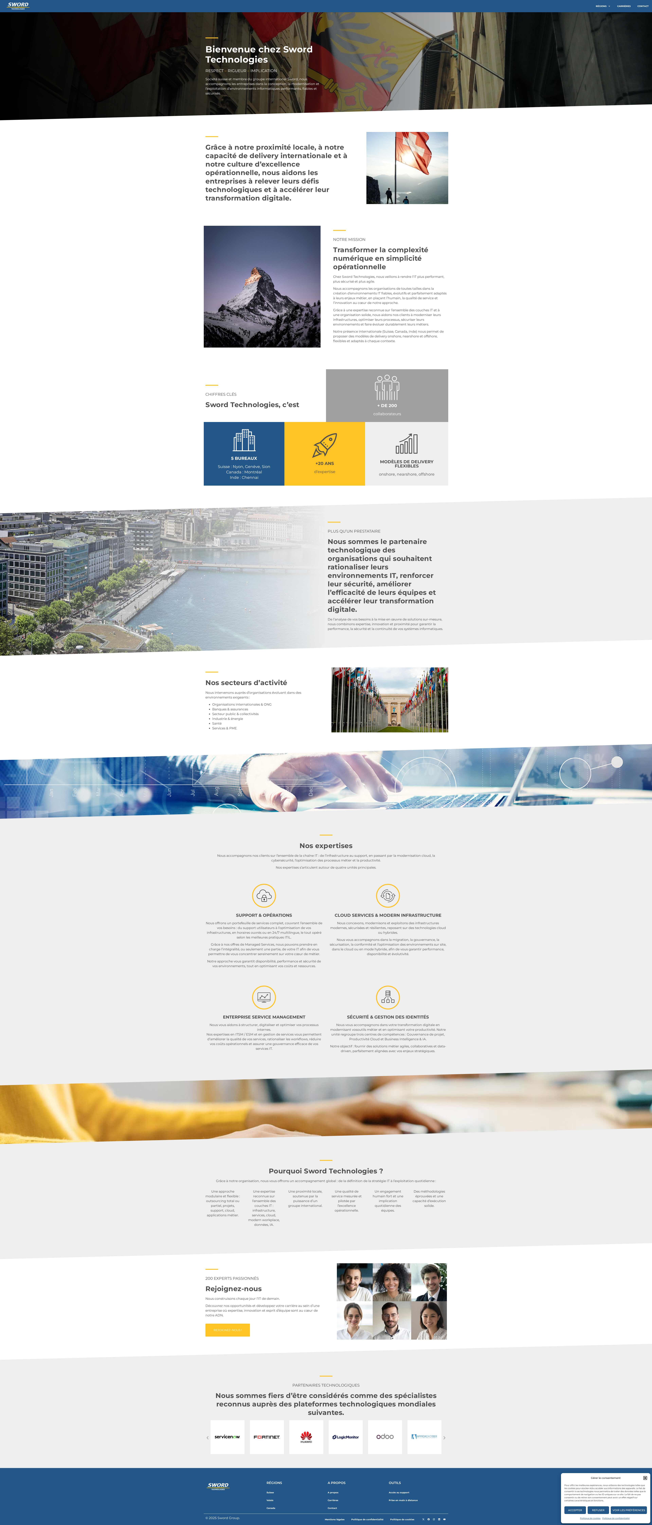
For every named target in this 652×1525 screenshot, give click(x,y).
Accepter (575, 1510)
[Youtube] (444, 1519)
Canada (271, 1508)
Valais (270, 1500)
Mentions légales (335, 1519)
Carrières (624, 6)
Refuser (598, 1510)
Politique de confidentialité (616, 1518)
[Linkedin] (439, 1519)
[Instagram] (434, 1519)
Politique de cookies (590, 1518)
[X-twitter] (423, 1519)
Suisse (270, 1492)
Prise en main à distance (403, 1500)
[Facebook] (428, 1519)
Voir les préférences (629, 1510)
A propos (333, 1492)
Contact (643, 6)
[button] (645, 1478)
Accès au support (399, 1492)
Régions (601, 6)
